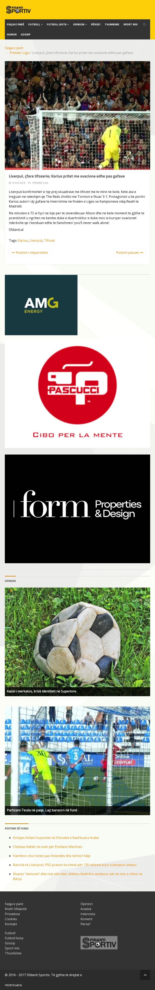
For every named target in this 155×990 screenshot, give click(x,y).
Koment (86, 919)
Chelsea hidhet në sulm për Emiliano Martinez (47, 847)
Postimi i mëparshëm (31, 252)
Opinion (78, 24)
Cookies (11, 919)
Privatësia (12, 914)
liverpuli (35, 240)
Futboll (34, 24)
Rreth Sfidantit (16, 909)
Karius (23, 240)
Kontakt (11, 924)
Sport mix (130, 24)
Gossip (25, 34)
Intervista (88, 914)
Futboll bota (56, 24)
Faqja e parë (14, 48)
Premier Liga (19, 53)
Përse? (96, 24)
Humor (12, 34)
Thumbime (112, 24)
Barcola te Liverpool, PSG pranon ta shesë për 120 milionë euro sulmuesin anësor (75, 865)
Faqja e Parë (15, 24)
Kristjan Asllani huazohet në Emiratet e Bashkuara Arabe (56, 837)
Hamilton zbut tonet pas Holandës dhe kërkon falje (51, 856)
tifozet (49, 240)
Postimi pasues (128, 252)
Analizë (86, 909)
